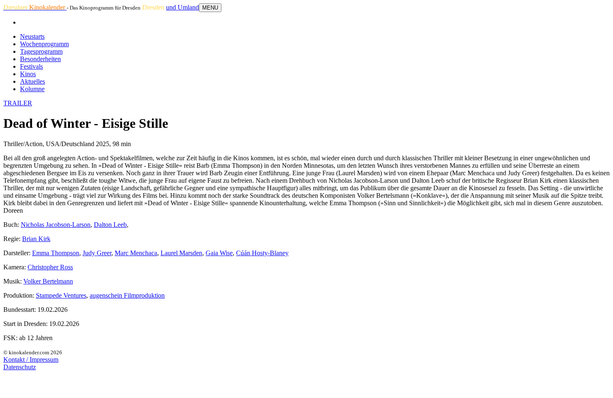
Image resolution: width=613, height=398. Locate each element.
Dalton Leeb (110, 224)
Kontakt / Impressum (30, 359)
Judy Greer (97, 252)
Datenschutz (19, 367)
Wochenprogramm (44, 43)
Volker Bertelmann (48, 281)
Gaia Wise (219, 252)
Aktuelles (32, 81)
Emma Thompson (55, 252)
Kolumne (32, 88)
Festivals (31, 66)
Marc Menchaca (136, 252)
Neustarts (32, 36)
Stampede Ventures (61, 295)
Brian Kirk (36, 238)
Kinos (28, 73)
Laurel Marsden (181, 252)
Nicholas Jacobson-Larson (55, 224)
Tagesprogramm (41, 51)
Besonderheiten (40, 58)
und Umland (182, 7)
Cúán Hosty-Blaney (262, 252)
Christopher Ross (50, 267)
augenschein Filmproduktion (127, 295)
